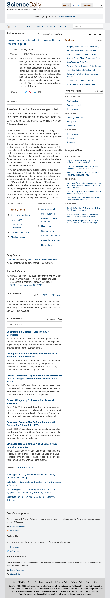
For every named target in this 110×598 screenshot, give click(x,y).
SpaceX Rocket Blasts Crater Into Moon (83, 58)
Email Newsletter (17, 526)
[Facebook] (21, 92)
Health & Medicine (16, 209)
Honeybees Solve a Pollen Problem (81, 84)
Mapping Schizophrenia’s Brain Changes (84, 46)
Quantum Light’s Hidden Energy (80, 80)
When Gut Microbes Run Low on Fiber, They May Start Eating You (83, 173)
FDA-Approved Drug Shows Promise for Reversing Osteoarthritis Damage (31, 476)
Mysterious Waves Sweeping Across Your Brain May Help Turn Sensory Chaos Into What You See (84, 185)
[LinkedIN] (34, 92)
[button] (90, 34)
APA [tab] (45, 295)
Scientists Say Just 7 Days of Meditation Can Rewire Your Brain (83, 209)
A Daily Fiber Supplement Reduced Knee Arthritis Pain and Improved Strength (84, 221)
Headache (46, 226)
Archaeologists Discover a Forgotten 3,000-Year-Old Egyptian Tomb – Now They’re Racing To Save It (31, 491)
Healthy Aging (72, 109)
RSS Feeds (15, 530)
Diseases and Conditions (17, 226)
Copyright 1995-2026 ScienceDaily (23, 586)
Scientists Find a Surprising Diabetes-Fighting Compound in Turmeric (34, 483)
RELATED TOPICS (15, 203)
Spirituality (71, 125)
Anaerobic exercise (50, 240)
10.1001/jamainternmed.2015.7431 (26, 284)
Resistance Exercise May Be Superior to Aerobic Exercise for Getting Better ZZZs (31, 423)
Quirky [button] (62, 26)
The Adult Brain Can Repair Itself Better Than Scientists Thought (83, 198)
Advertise (50, 582)
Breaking (69, 39)
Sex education (48, 213)
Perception (71, 121)
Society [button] (50, 26)
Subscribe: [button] (86, 5)
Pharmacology (73, 100)
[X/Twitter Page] (78, 5)
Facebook (14, 546)
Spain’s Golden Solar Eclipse (79, 62)
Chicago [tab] (56, 295)
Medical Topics (18, 236)
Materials (11, 259)
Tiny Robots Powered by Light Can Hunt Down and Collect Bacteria (84, 161)
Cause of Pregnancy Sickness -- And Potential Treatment (30, 402)
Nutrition (70, 138)
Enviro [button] (38, 26)
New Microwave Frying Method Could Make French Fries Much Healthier (82, 215)
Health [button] (17, 26)
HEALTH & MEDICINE (73, 96)
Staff (30, 582)
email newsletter (67, 16)
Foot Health (16, 219)
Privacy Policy (62, 582)
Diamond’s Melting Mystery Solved (81, 54)
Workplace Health (74, 105)
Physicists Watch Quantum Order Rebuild (84, 66)
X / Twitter (14, 551)
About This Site (19, 582)
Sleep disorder (48, 230)
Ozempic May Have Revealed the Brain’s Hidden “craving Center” (84, 192)
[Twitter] (25, 92)
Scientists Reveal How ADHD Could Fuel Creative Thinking (31, 498)
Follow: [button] (66, 5)
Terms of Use (92, 582)
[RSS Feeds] (95, 5)
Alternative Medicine (20, 215)
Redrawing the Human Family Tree (81, 50)
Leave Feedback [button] (17, 570)
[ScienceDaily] (24, 4)
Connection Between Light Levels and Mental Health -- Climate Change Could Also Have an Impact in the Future (34, 378)
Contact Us (15, 574)
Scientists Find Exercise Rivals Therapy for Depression (28, 333)
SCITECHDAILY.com (25, 467)
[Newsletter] (100, 5)
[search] (100, 26)
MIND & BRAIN (70, 113)
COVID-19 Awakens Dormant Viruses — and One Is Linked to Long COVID (83, 167)
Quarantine (46, 244)
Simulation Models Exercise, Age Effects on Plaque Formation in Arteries (33, 445)
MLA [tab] (36, 295)
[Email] (39, 92)
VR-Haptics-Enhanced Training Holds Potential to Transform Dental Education (32, 355)
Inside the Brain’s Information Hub (81, 70)
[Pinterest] (30, 92)
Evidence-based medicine (49, 220)
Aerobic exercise (49, 209)
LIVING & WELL (70, 130)
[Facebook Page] (73, 5)
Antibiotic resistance (50, 235)
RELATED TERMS (45, 203)
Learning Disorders (75, 117)
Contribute (39, 582)
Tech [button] (27, 26)
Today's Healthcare (20, 232)
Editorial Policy (77, 582)
